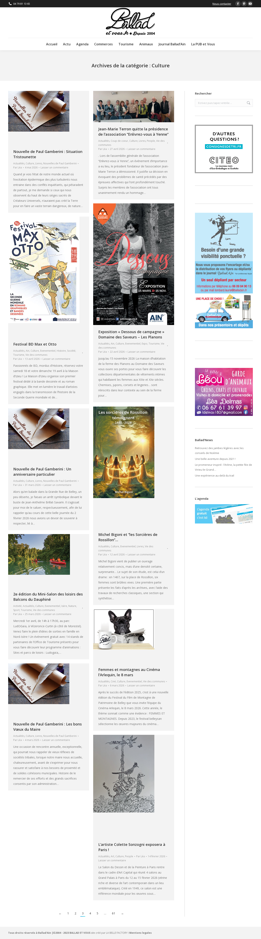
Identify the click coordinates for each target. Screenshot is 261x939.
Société (71, 350)
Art (112, 856)
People (151, 141)
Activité (17, 606)
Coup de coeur (119, 141)
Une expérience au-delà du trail (214, 475)
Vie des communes (36, 355)
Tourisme (154, 343)
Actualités (18, 163)
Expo (144, 343)
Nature (72, 606)
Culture (30, 163)
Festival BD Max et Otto (34, 344)
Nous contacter (221, 3)
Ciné (113, 681)
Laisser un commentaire (54, 167)
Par (17, 167)
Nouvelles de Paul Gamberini (60, 163)
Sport (16, 610)
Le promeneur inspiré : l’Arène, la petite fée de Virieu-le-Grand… (223, 467)
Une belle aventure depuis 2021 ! (215, 459)
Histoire (61, 350)
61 (113, 913)
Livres (38, 163)
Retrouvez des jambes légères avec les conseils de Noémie (219, 450)
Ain (112, 343)
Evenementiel (132, 343)
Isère (64, 606)
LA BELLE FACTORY (116, 933)
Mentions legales (140, 933)
